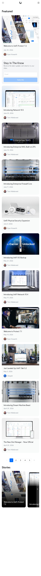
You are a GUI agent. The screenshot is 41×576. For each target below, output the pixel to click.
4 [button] (25, 460)
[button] (7, 460)
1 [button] (11, 460)
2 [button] (15, 460)
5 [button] (29, 460)
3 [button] (20, 460)
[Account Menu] (38, 2)
